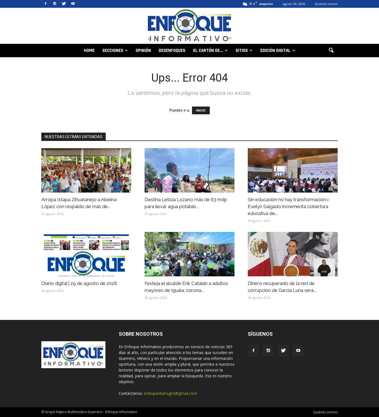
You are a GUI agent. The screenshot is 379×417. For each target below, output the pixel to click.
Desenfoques (172, 50)
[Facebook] (45, 4)
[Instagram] (54, 4)
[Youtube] (73, 4)
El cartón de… (208, 50)
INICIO (201, 110)
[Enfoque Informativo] (189, 26)
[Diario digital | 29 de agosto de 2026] (86, 254)
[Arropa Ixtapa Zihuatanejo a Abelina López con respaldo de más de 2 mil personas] (86, 170)
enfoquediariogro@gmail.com (170, 393)
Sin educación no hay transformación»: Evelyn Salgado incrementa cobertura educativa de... (289, 206)
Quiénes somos (326, 4)
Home (89, 50)
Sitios (242, 50)
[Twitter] (64, 4)
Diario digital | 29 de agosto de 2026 (79, 283)
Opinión (143, 50)
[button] (331, 50)
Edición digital (275, 50)
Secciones (112, 50)
